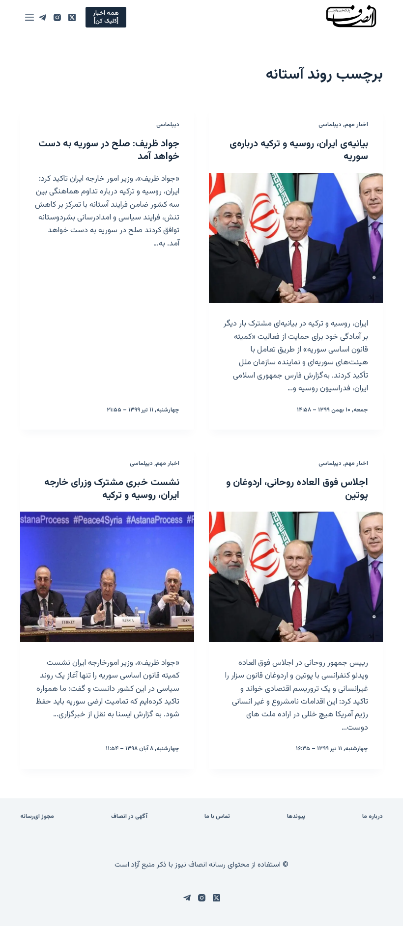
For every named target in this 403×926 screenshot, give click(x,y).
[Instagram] (57, 17)
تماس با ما (217, 817)
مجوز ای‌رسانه (37, 817)
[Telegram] (42, 17)
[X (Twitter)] (72, 17)
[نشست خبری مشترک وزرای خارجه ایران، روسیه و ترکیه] (107, 577)
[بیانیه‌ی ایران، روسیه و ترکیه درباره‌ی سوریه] (296, 238)
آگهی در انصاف (129, 817)
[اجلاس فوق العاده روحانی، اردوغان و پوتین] (296, 577)
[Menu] (29, 17)
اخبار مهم (356, 124)
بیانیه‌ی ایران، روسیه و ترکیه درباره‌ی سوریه (299, 150)
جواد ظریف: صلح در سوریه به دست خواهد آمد (108, 150)
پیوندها (296, 817)
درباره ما (372, 817)
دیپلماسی (330, 124)
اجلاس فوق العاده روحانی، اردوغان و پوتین (297, 489)
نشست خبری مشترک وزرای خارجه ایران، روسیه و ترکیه (111, 489)
